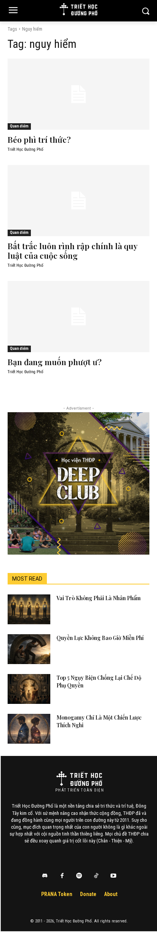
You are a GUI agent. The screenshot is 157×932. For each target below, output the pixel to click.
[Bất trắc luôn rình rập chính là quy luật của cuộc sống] (78, 200)
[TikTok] (96, 876)
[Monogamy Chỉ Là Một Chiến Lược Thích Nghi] (29, 729)
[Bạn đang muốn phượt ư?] (78, 316)
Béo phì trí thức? (39, 139)
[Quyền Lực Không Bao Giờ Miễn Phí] (29, 649)
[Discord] (45, 876)
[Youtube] (113, 876)
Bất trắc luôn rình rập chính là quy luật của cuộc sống (73, 250)
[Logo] (79, 778)
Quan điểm (19, 126)
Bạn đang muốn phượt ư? (55, 361)
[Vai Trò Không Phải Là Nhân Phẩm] (29, 609)
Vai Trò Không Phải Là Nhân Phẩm (98, 598)
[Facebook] (62, 876)
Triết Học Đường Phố (25, 149)
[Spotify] (79, 876)
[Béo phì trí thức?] (78, 94)
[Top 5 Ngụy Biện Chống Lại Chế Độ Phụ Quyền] (29, 689)
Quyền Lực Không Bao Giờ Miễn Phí (100, 637)
